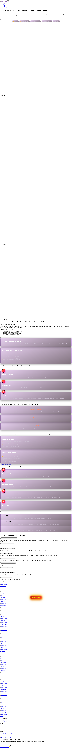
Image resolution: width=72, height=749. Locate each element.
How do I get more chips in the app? (7, 567)
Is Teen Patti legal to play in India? (6, 553)
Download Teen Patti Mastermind (6, 464)
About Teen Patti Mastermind (8, 733)
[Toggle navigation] (8, 1)
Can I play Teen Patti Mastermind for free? (8, 558)
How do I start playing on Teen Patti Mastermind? (9, 538)
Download (36, 597)
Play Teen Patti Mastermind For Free (7, 336)
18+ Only (16, 21)
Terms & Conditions (6, 725)
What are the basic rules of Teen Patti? (7, 543)
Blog (3, 734)
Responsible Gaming (25, 21)
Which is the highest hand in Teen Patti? (7, 548)
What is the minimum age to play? (6, 577)
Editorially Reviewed (47, 21)
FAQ (3, 720)
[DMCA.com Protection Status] (6, 737)
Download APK (4, 747)
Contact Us (5, 721)
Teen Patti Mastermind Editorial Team (11, 532)
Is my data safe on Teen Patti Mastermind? (8, 572)
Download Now (3, 18)
